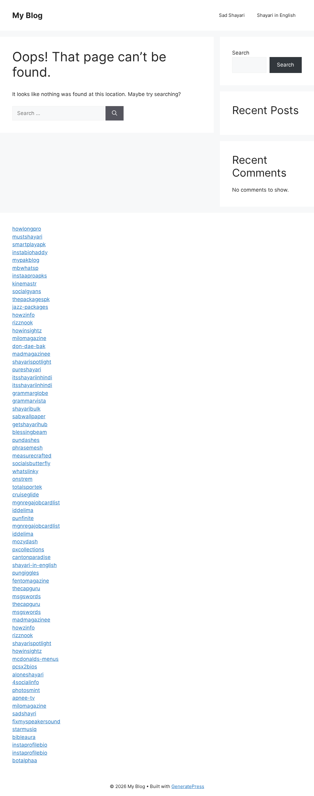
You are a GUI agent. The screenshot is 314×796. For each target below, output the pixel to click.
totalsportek (27, 487)
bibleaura (24, 737)
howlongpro (26, 229)
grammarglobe (30, 393)
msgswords (26, 596)
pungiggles (25, 573)
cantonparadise (31, 557)
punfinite (23, 518)
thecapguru (26, 588)
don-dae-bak (28, 346)
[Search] (114, 113)
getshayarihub (30, 424)
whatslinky (25, 471)
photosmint (26, 690)
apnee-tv (23, 698)
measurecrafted (32, 456)
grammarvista (29, 401)
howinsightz (27, 330)
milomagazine (29, 338)
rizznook (22, 323)
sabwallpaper (28, 416)
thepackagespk (31, 299)
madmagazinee (31, 354)
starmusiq (24, 729)
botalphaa (24, 760)
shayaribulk (26, 409)
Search (240, 53)
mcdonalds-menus (35, 659)
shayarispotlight (31, 362)
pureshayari (26, 369)
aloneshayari (28, 675)
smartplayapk (29, 244)
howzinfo (23, 315)
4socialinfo (25, 682)
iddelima (22, 510)
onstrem (22, 479)
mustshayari (27, 237)
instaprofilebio (29, 745)
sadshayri (24, 713)
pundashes (26, 440)
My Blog (27, 15)
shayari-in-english (34, 565)
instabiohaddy (30, 252)
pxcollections (28, 549)
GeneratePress (187, 786)
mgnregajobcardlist (36, 502)
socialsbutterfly (31, 463)
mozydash (25, 541)
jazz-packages (30, 307)
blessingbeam (29, 432)
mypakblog (25, 260)
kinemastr (24, 284)
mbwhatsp (25, 268)
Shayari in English (276, 15)
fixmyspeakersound (36, 721)
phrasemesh (27, 448)
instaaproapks (29, 276)
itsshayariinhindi (32, 377)
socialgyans (26, 291)
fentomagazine (30, 581)
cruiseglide (25, 495)
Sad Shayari (232, 15)
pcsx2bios (24, 667)
